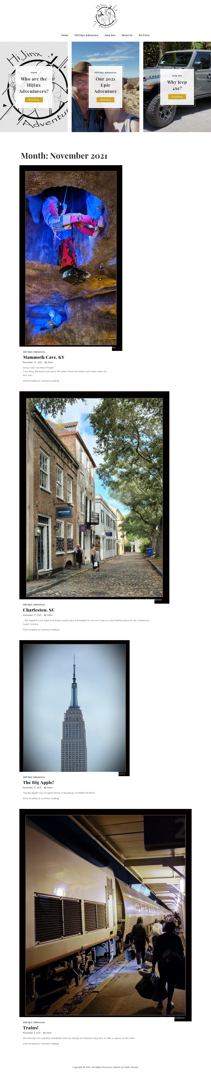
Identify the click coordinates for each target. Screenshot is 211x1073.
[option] (34, 87)
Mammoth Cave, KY (43, 357)
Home (64, 35)
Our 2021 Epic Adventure (105, 85)
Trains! (30, 1027)
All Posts (144, 35)
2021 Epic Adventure (86, 35)
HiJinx (34, 72)
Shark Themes (131, 1067)
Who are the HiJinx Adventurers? (34, 85)
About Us (127, 35)
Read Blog (34, 99)
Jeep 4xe (110, 35)
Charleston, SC (39, 610)
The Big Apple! (38, 782)
